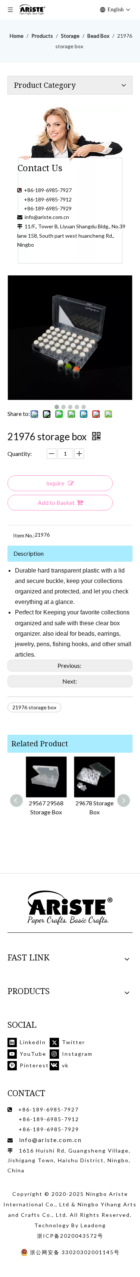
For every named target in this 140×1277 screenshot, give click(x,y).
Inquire (55, 483)
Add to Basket (56, 502)
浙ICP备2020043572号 (70, 1236)
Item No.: (24, 535)
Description (28, 553)
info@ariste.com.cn (47, 217)
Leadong (93, 1225)
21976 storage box (34, 707)
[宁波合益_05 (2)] (70, 908)
